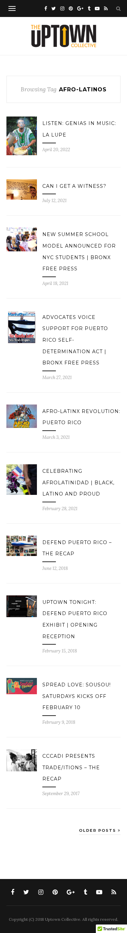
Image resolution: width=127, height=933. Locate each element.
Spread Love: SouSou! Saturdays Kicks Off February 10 (76, 696)
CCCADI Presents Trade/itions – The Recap (71, 767)
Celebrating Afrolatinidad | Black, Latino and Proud (78, 482)
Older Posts (98, 830)
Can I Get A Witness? (74, 186)
